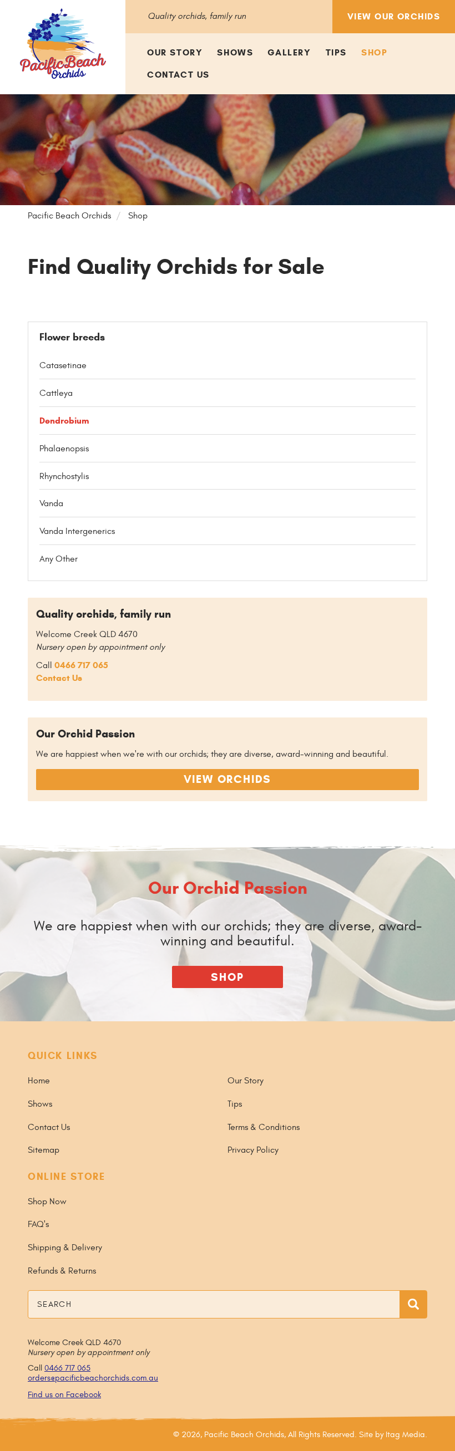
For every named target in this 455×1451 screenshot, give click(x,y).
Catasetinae (63, 365)
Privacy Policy (253, 1150)
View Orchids (228, 779)
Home (39, 1081)
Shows (235, 52)
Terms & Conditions (264, 1127)
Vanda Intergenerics (77, 531)
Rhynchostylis (64, 476)
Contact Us (178, 74)
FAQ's (38, 1224)
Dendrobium (64, 420)
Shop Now (47, 1201)
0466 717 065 (81, 665)
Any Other (58, 559)
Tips (336, 52)
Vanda (51, 503)
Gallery (289, 52)
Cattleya (56, 393)
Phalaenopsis (64, 449)
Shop (374, 52)
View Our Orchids (393, 16)
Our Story (175, 52)
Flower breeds (72, 337)
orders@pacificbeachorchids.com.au (93, 1378)
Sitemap (43, 1150)
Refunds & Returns (62, 1271)
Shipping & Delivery (65, 1248)
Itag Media (405, 1434)
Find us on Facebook (64, 1394)
